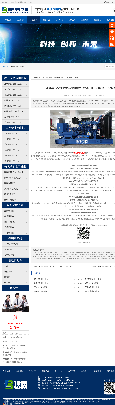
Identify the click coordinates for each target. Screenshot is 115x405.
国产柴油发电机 (59, 77)
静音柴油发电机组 (12, 194)
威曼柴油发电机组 (12, 116)
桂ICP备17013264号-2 (102, 399)
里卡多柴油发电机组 (13, 122)
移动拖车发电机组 (12, 183)
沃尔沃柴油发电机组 (13, 89)
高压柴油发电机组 (12, 188)
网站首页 (8, 19)
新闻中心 (59, 19)
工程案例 (84, 19)
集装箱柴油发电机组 (13, 177)
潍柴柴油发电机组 (12, 155)
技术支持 (72, 19)
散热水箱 (8, 271)
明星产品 (46, 19)
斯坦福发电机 (10, 216)
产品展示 (33, 19)
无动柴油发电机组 (12, 149)
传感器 (7, 282)
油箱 (6, 265)
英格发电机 (9, 232)
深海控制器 (9, 249)
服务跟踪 (110, 370)
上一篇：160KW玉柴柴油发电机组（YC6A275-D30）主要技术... (54, 266)
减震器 (7, 276)
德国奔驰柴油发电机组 (13, 111)
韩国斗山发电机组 (12, 100)
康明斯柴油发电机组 (13, 83)
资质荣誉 (97, 19)
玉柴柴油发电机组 (12, 133)
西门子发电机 (10, 221)
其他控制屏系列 (11, 243)
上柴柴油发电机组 (12, 138)
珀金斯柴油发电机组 (13, 94)
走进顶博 (20, 19)
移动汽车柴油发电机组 (13, 172)
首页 (43, 77)
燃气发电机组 (10, 199)
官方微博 (106, 2)
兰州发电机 (9, 210)
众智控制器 (9, 254)
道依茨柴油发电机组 (13, 105)
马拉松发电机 (10, 227)
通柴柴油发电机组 (12, 160)
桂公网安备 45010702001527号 (15, 404)
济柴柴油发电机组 (12, 144)
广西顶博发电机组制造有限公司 (28, 399)
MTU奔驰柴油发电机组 (93, 279)
